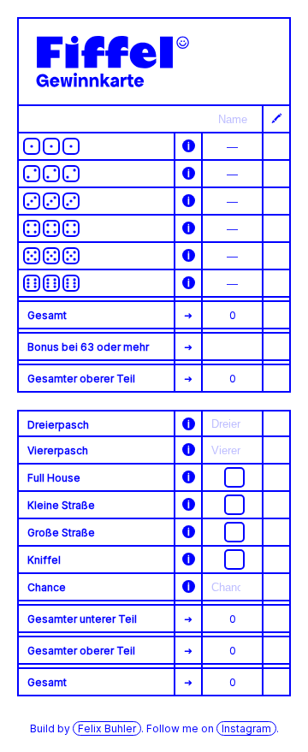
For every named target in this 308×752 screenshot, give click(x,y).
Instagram (246, 728)
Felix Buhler (107, 728)
